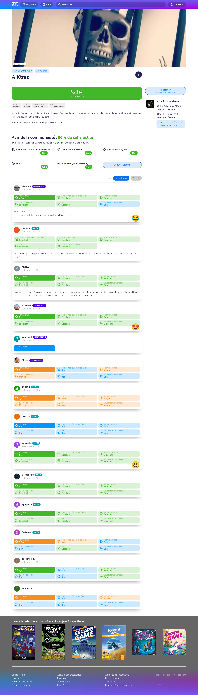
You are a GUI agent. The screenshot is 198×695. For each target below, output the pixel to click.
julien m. (26, 416)
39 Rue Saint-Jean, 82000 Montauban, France (169, 108)
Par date (136, 178)
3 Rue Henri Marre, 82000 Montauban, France (168, 116)
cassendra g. (28, 559)
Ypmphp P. (27, 504)
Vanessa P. (27, 337)
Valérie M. (27, 305)
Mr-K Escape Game (23, 71)
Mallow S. (27, 186)
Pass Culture (63, 685)
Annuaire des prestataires (69, 675)
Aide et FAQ (110, 681)
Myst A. (25, 267)
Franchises (62, 678)
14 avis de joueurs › (77, 93)
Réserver (165, 90)
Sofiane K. (27, 532)
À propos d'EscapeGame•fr (118, 675)
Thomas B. (27, 588)
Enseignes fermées (21, 685)
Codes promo (18, 675)
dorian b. (26, 387)
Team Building (63, 681)
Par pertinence (121, 178)
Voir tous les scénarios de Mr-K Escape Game (170, 123)
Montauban (42, 71)
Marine (25, 360)
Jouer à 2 (16, 678)
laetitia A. (26, 228)
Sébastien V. (28, 475)
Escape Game (15, 4)
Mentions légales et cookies (118, 685)
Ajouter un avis (122, 165)
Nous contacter (112, 678)
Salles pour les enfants (22, 681)
